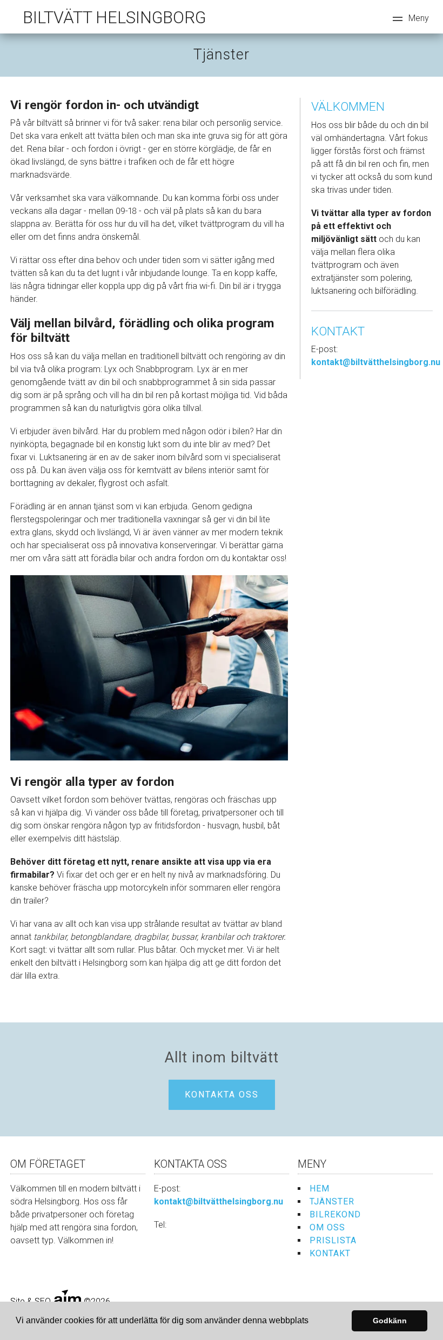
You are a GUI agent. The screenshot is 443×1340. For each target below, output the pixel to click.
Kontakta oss (222, 1094)
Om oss (327, 1227)
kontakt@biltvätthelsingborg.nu (375, 362)
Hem (320, 1188)
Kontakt (330, 1253)
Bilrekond (335, 1214)
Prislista (333, 1240)
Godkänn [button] (390, 1320)
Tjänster (332, 1201)
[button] (312, 1321)
